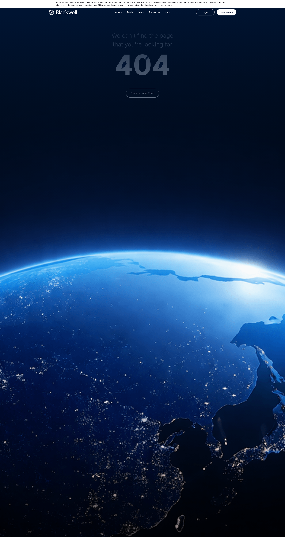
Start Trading (226, 12)
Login (205, 12)
